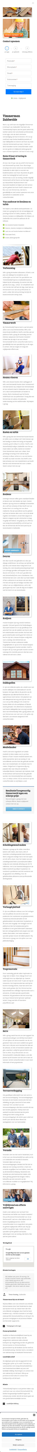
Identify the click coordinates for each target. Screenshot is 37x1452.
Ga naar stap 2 (18, 101)
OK (28, 1268)
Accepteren (18, 1434)
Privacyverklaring (22, 1449)
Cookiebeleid (13, 1449)
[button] (34, 1415)
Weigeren (18, 1439)
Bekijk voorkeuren (18, 1445)
